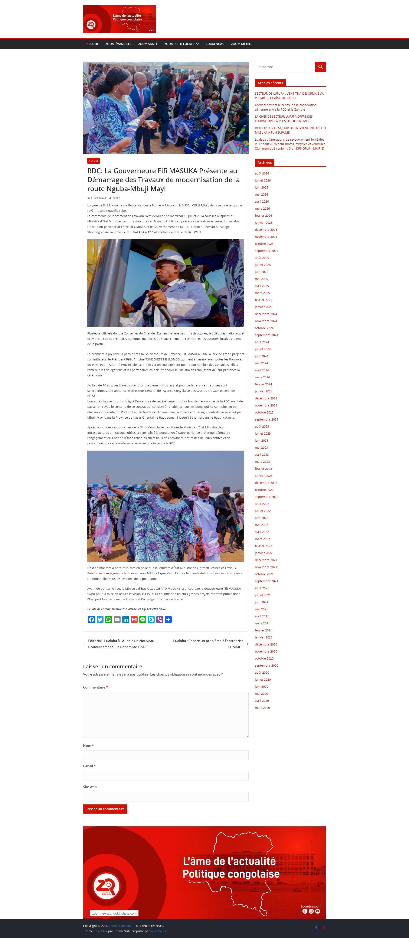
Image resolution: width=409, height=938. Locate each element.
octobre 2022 (264, 490)
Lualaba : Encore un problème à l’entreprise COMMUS (208, 643)
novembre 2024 (266, 321)
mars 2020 (262, 708)
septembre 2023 (266, 419)
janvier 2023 (263, 476)
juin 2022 (261, 518)
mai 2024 (261, 363)
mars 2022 (262, 539)
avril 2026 (262, 201)
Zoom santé (148, 44)
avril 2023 (262, 454)
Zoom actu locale (179, 44)
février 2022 (263, 546)
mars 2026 (262, 208)
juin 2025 (261, 272)
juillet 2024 (263, 349)
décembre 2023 (266, 398)
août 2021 (262, 588)
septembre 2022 (266, 497)
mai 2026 (261, 194)
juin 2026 (261, 187)
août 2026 (262, 173)
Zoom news (215, 44)
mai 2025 (261, 279)
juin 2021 (261, 602)
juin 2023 (261, 440)
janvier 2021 (263, 637)
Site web (90, 786)
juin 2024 (261, 356)
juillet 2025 (263, 265)
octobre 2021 (264, 574)
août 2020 (262, 672)
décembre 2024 (266, 314)
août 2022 (262, 504)
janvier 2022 (263, 553)
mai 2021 (261, 609)
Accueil (92, 44)
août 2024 (262, 342)
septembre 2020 (266, 665)
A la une (93, 160)
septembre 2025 (266, 251)
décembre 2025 (266, 230)
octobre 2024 (264, 328)
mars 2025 (262, 293)
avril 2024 (262, 370)
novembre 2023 (266, 405)
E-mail (89, 766)
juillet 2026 (263, 180)
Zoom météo (241, 44)
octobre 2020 (264, 658)
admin (116, 197)
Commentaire (95, 687)
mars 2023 (262, 462)
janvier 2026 (263, 222)
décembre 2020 (266, 644)
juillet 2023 (263, 433)
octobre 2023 (264, 412)
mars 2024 (262, 377)
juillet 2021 (263, 595)
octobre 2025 (264, 244)
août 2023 (262, 426)
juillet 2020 (263, 679)
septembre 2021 (266, 581)
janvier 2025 (263, 307)
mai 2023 (261, 447)
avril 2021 (262, 616)
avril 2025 (262, 286)
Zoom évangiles (118, 44)
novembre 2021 (266, 567)
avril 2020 (262, 701)
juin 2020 (261, 686)
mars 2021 (262, 623)
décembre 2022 (266, 483)
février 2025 (263, 300)
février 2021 (263, 630)
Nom (88, 745)
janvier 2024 (263, 391)
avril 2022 (262, 532)
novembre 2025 (266, 237)
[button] (196, 44)
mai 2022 (261, 525)
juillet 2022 (263, 511)
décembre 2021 (266, 560)
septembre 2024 (266, 335)
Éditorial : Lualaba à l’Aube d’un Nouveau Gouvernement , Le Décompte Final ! (121, 643)
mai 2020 (261, 694)
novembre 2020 (266, 651)
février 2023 (263, 469)
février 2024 (263, 384)
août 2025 (262, 258)
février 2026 (263, 215)
